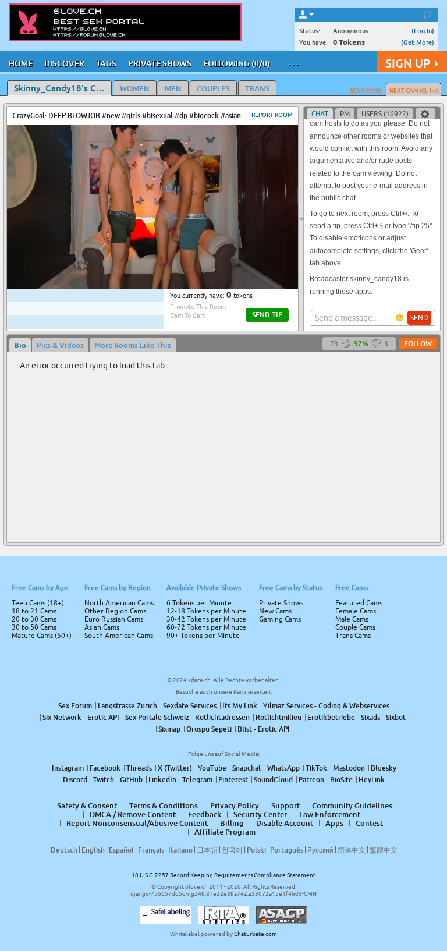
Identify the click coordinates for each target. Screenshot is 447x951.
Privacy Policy (247, 521)
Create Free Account (224, 557)
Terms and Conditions (260, 506)
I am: (146, 480)
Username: (136, 436)
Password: (137, 459)
